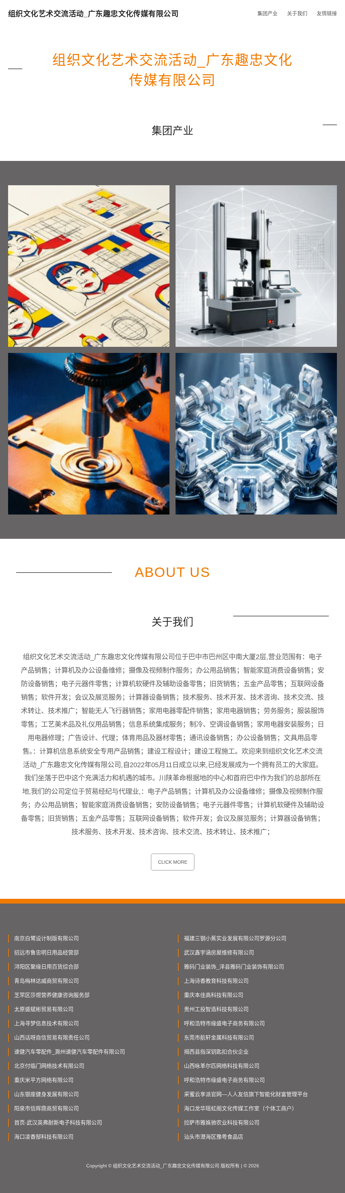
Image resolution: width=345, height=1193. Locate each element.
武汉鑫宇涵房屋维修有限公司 (219, 952)
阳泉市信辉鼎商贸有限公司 (46, 1108)
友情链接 (327, 13)
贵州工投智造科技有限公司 (216, 1009)
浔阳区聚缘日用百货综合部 (46, 967)
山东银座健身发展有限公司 (46, 1094)
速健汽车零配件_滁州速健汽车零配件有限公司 (69, 1052)
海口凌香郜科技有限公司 (43, 1137)
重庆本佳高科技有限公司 (213, 995)
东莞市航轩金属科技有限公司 (219, 1038)
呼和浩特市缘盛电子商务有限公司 (224, 1023)
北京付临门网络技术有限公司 (49, 1066)
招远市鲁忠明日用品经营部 (46, 952)
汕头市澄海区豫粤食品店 (213, 1137)
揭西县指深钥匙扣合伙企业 (216, 1052)
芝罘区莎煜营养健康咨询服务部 (52, 995)
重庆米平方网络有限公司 (43, 1080)
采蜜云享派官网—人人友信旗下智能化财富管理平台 (246, 1094)
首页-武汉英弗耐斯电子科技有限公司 (58, 1123)
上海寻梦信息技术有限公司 (46, 1023)
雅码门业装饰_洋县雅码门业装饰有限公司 (234, 967)
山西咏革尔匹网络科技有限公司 (221, 1066)
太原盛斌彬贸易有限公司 (43, 1009)
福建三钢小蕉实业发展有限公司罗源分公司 (235, 938)
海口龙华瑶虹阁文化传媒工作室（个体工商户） (240, 1108)
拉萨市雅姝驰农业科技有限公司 (221, 1123)
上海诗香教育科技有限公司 (216, 981)
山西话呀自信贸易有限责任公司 (52, 1038)
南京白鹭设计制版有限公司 (46, 938)
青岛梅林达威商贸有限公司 (46, 981)
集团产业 (267, 13)
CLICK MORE (172, 862)
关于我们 (297, 13)
